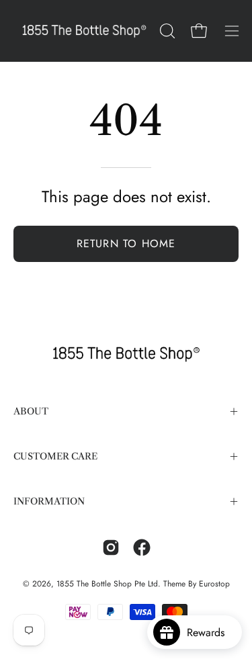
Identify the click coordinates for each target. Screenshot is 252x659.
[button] (166, 30)
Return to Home (126, 243)
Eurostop (214, 584)
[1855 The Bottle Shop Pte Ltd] (84, 31)
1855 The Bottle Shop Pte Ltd (107, 584)
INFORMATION (49, 501)
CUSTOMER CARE (55, 456)
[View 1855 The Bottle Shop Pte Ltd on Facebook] (142, 547)
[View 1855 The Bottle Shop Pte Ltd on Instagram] (111, 547)
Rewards (210, 632)
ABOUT (30, 411)
